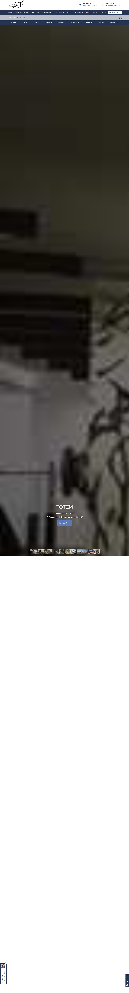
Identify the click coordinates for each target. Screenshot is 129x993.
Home (10, 12)
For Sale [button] (35, 12)
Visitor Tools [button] (116, 12)
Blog (69, 12)
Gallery (25, 22)
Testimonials (59, 12)
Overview (13, 22)
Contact (103, 12)
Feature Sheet (75, 22)
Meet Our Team (91, 12)
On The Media (78, 12)
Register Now (114, 22)
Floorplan (61, 22)
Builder (101, 22)
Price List (49, 22)
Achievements (47, 12)
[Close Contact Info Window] (6, 963)
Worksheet (89, 22)
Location (36, 22)
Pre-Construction (21, 12)
